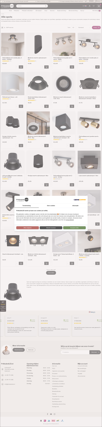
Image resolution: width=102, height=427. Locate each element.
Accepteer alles (74, 227)
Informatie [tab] (75, 205)
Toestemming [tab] (26, 205)
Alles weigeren (28, 227)
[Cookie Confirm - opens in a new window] (80, 200)
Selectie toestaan (51, 227)
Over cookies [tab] (51, 205)
